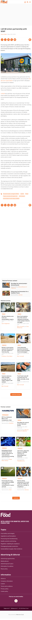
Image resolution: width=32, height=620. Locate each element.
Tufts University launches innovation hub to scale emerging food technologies (23, 350)
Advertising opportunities (8, 558)
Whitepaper (5, 415)
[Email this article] (15, 39)
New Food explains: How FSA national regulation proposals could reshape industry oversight (23, 319)
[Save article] (30, 39)
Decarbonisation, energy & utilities (11, 194)
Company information (7, 581)
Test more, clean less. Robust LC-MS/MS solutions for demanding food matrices (23, 453)
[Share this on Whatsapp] (11, 39)
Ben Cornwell (20, 326)
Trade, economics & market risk (10, 196)
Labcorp (20, 295)
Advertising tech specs (7, 563)
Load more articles (16, 394)
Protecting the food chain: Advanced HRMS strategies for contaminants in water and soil (8, 484)
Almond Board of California (19, 287)
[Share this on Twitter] (5, 39)
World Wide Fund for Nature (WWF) (11, 198)
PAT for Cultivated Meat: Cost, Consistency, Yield (7, 418)
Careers (3, 583)
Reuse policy (4, 569)
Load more (16, 498)
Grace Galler (4, 34)
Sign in (10, 36)
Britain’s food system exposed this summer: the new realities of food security (8, 350)
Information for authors (7, 566)
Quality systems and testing (8, 541)
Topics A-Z (6, 608)
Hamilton (11, 423)
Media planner (5, 561)
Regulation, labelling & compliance (10, 543)
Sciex (10, 489)
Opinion (4, 345)
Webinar (4, 448)
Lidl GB (3, 93)
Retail (26, 194)
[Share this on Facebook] (2, 39)
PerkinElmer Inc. (21, 461)
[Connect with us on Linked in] (16, 600)
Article (19, 314)
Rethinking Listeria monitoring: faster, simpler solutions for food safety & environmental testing (8, 453)
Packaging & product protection (9, 546)
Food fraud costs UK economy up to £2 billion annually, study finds (23, 378)
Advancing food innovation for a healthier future (19, 292)
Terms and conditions (7, 586)
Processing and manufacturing (9, 538)
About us (3, 578)
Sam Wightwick (6, 323)
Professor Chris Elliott (7, 356)
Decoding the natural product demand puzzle (19, 284)
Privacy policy (4, 588)
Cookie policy (4, 591)
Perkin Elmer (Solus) (7, 460)
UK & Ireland (22, 196)
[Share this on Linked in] (8, 39)
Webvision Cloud (20, 614)
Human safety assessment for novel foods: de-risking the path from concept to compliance (23, 484)
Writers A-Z (14, 608)
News (3, 314)
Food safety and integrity (8, 533)
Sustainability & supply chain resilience (11, 549)
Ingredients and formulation (8, 536)
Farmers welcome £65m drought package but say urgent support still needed (7, 379)
